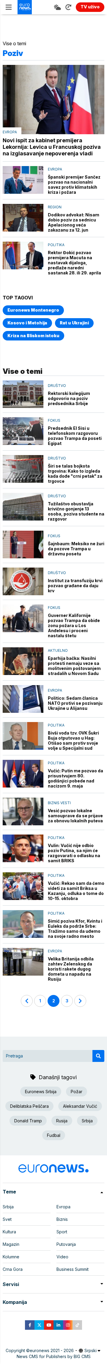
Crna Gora (13, 1269)
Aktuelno (58, 650)
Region (55, 207)
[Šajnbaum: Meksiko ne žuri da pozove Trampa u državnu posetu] (23, 544)
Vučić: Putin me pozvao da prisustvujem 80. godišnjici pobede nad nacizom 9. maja (75, 778)
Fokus (54, 420)
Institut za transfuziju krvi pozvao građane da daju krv (75, 585)
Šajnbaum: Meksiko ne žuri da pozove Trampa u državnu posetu (76, 548)
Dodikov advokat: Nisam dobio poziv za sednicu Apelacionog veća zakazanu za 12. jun (73, 222)
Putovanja (66, 1244)
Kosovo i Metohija (27, 322)
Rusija (61, 1120)
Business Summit (72, 1269)
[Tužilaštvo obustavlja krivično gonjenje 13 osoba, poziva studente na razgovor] (23, 507)
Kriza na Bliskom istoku (33, 335)
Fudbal (53, 1135)
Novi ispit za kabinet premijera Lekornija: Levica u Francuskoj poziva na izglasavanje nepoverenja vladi (52, 147)
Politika (56, 245)
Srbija (87, 1120)
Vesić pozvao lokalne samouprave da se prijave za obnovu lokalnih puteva (75, 815)
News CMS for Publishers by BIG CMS (54, 1356)
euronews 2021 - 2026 (52, 1350)
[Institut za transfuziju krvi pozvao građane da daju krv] (23, 581)
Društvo (57, 385)
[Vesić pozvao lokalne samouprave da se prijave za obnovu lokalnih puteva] (23, 811)
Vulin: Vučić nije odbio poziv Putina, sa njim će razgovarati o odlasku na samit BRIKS (74, 853)
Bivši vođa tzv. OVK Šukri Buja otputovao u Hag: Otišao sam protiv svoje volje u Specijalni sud (73, 740)
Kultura (9, 1231)
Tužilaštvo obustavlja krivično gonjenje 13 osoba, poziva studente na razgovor (76, 511)
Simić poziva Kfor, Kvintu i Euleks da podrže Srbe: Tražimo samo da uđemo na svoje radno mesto (75, 928)
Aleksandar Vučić (80, 1106)
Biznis (62, 1219)
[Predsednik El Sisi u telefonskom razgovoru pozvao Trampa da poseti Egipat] (23, 431)
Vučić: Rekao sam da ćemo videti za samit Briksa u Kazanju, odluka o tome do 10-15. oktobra (76, 891)
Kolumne (11, 1256)
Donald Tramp (28, 1120)
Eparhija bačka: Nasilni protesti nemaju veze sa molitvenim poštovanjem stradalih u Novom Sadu (74, 666)
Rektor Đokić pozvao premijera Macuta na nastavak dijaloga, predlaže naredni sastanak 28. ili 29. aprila (74, 262)
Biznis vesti (59, 803)
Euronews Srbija (40, 1091)
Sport (61, 1231)
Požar (76, 1091)
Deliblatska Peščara (29, 1106)
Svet (7, 1219)
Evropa (10, 132)
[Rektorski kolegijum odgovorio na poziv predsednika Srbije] (23, 394)
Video (62, 1256)
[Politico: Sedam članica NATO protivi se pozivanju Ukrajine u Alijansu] (23, 699)
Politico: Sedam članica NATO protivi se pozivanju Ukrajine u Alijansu (75, 703)
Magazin (11, 1244)
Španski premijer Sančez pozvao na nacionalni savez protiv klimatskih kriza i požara (74, 184)
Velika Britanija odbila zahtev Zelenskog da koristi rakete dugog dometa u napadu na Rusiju (71, 969)
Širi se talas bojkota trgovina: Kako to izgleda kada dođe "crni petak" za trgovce (75, 473)
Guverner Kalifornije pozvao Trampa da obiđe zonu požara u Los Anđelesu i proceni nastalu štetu (74, 625)
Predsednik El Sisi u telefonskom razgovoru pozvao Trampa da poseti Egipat (75, 436)
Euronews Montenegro (33, 310)
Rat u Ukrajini (74, 322)
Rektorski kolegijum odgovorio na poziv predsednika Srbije (69, 398)
